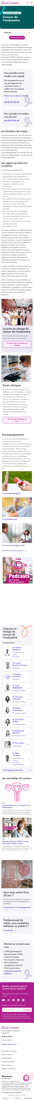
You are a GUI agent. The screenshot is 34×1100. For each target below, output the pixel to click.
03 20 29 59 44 (11, 121)
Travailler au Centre (8, 1062)
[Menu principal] (31, 2)
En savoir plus (8, 930)
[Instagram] (8, 1000)
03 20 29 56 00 (11, 102)
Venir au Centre (6, 1055)
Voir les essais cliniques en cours (17, 420)
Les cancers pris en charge (12, 13)
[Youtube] (3, 1000)
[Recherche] (27, 2)
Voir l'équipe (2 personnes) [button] (13, 770)
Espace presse (6, 1065)
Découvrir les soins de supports (12, 551)
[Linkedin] (18, 1000)
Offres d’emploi (6, 1058)
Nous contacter (6, 1040)
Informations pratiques (9, 1051)
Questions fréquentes (8, 1069)
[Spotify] (23, 1000)
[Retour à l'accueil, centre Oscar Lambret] (10, 2)
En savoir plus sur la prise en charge (17, 344)
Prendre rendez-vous (17, 37)
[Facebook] (13, 1000)
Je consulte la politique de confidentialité (11, 1092)
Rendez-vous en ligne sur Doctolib (16, 96)
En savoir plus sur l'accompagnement (16, 907)
